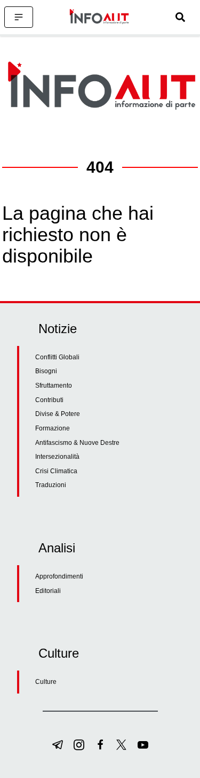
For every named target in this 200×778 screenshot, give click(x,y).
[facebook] (100, 744)
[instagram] (79, 744)
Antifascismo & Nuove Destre (77, 442)
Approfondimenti (59, 576)
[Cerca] (180, 17)
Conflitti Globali (57, 357)
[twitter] (121, 744)
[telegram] (57, 744)
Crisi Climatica (56, 471)
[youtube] (143, 744)
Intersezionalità (57, 456)
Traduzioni (50, 485)
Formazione (52, 428)
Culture (46, 681)
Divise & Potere (57, 414)
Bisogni (46, 371)
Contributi (49, 400)
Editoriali (48, 591)
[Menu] (18, 17)
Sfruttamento (53, 385)
